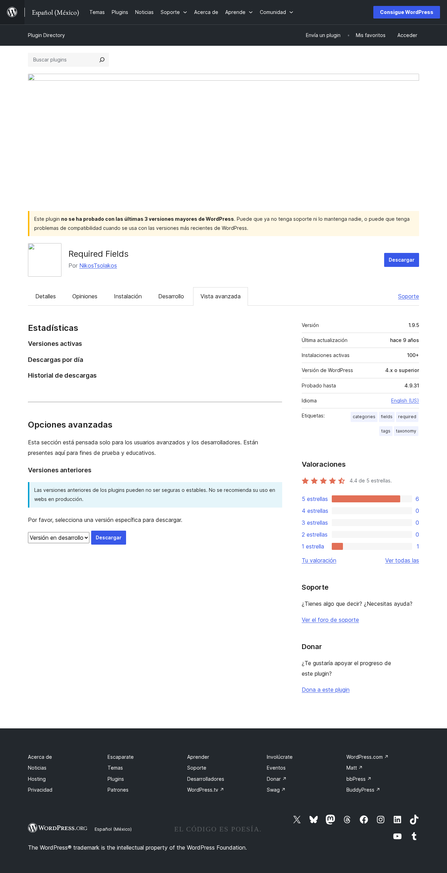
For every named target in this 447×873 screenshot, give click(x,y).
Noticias (37, 768)
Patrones (118, 790)
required (407, 416)
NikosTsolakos (98, 265)
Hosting (37, 779)
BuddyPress (363, 790)
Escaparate (121, 757)
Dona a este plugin (326, 689)
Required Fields (98, 254)
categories (364, 416)
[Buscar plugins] (102, 60)
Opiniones (84, 296)
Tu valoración (319, 560)
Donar (277, 779)
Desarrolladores (205, 779)
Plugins (116, 779)
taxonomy (406, 431)
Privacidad (40, 790)
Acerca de (40, 757)
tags (385, 431)
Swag (276, 790)
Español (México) (113, 829)
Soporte (408, 296)
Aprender (198, 757)
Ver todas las (402, 560)
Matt (354, 768)
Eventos (276, 768)
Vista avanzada (220, 296)
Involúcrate (280, 757)
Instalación (128, 296)
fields (387, 416)
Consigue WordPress (406, 12)
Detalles (45, 296)
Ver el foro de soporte (330, 619)
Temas (115, 768)
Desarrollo (171, 296)
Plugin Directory (46, 35)
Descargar (402, 260)
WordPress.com (367, 757)
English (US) (405, 400)
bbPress (359, 779)
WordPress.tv (205, 790)
